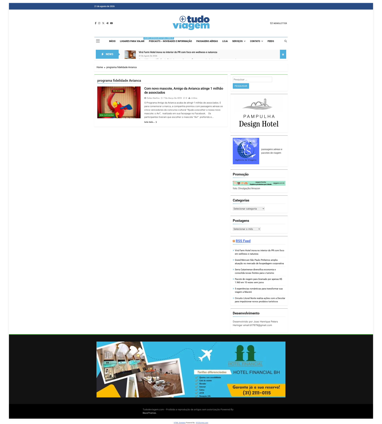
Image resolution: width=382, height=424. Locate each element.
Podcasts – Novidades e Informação (170, 41)
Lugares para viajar (133, 40)
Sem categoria (107, 115)
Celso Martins (153, 97)
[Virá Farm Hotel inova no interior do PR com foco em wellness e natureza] (130, 56)
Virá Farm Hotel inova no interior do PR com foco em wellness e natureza (178, 52)
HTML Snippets (179, 423)
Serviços (237, 41)
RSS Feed (243, 241)
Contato (255, 41)
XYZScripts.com (202, 423)
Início (112, 41)
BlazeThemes (149, 413)
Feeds (271, 41)
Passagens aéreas (207, 41)
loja (225, 41)
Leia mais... (149, 121)
